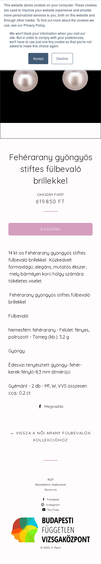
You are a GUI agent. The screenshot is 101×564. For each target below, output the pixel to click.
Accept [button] (38, 58)
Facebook (52, 499)
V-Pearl (56, 547)
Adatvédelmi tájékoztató (50, 484)
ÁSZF (50, 479)
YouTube (53, 510)
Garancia (51, 489)
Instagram (52, 505)
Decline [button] (62, 58)
